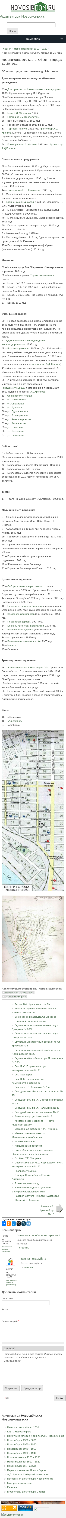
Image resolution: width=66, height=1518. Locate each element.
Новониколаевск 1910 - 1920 (30, 48)
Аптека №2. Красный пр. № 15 (32, 1004)
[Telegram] (28, 1223)
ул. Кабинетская (16, 399)
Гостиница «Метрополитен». (23, 116)
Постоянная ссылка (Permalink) (7, 1248)
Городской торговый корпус (30, 1021)
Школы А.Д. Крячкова (27, 1200)
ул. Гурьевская (15, 435)
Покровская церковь (19, 621)
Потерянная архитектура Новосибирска (30, 1478)
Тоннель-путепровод (27, 1183)
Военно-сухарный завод (20, 201)
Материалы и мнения (19, 1483)
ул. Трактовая (15, 427)
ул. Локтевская (15, 431)
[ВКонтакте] (4, 1223)
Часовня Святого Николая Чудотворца (37, 1195)
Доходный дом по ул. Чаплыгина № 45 (37, 1107)
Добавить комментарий (17, 1219)
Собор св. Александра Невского (25, 586)
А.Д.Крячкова (37, 391)
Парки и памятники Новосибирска (26, 1470)
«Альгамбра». (15, 720)
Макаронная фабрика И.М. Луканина (36, 1128)
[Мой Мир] (14, 1223)
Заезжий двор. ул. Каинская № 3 (33, 1116)
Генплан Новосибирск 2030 (23, 1427)
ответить (24, 1247)
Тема (5, 1309)
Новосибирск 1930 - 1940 (21, 1453)
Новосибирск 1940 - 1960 (21, 1448)
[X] (19, 1223)
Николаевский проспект (28, 1145)
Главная (6, 48)
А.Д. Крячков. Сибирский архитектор (28, 1474)
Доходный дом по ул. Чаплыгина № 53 (37, 1112)
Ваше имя (7, 1298)
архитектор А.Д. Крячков (46, 364)
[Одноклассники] (9, 1223)
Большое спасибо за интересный (38, 1235)
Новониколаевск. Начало (21, 1465)
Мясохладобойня (25, 1141)
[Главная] (33, 10)
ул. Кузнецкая (15, 407)
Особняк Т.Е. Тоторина (28, 1158)
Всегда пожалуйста (33, 1258)
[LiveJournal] (23, 1223)
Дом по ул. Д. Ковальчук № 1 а (32, 1087)
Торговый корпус (17, 128)
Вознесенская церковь (20, 629)
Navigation (33, 38)
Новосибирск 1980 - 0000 (21, 1440)
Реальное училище (18, 348)
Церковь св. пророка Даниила (24, 606)
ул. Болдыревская (17, 415)
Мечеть (11, 645)
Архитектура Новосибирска (22, 16)
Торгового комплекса (42, 275)
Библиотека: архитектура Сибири (26, 1491)
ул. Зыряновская (17, 423)
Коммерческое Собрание (22, 144)
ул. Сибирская (15, 403)
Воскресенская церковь (21, 613)
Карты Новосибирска (15, 996)
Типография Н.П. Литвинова (23, 190)
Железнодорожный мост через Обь (27, 667)
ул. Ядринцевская (17, 411)
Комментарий (10, 1321)
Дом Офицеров (23, 1074)
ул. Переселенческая (19, 395)
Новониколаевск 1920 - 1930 (23, 1457)
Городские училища (13, 387)
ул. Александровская (19, 419)
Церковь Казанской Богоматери (25, 625)
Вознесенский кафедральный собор (35, 1016)
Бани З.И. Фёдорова (19, 113)
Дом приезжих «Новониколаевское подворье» (34, 89)
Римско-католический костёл (23, 641)
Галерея (12, 1487)
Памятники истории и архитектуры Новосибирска (35, 1435)
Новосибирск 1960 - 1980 (21, 1444)
